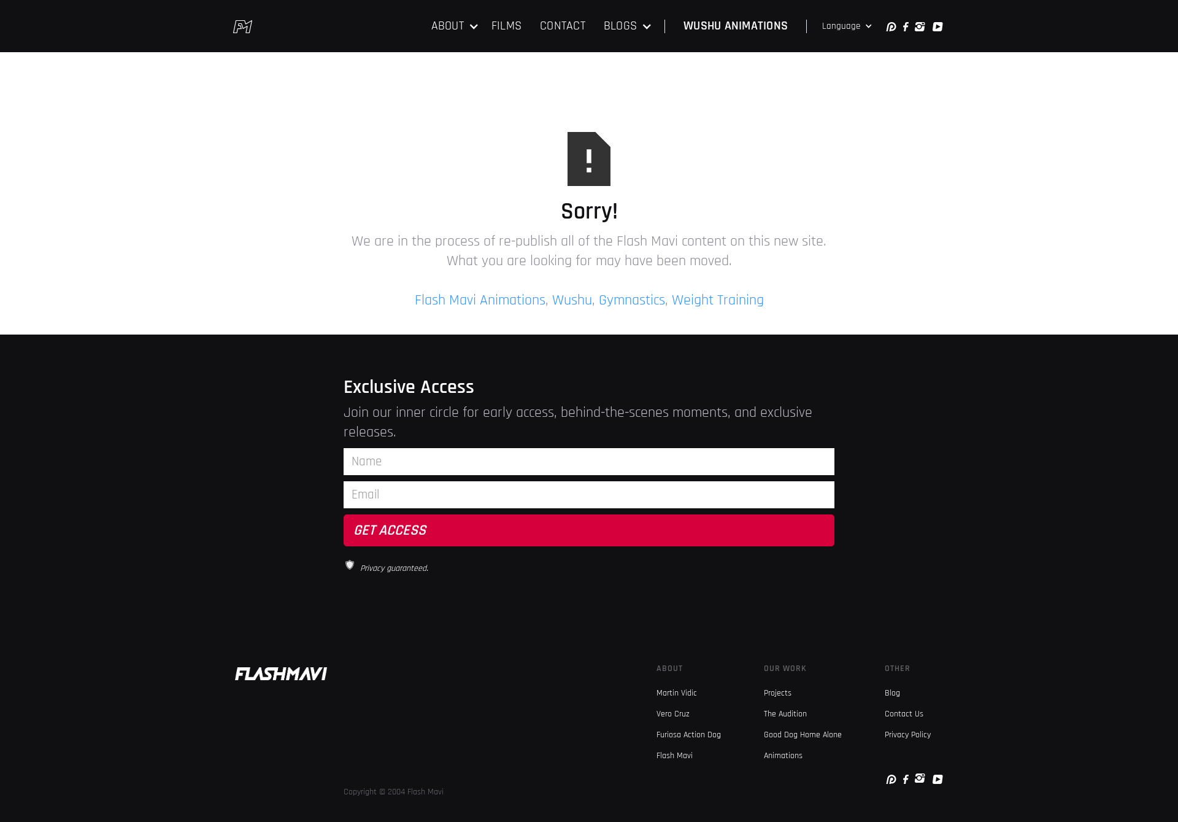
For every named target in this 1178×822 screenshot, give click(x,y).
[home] (242, 26)
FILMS (506, 26)
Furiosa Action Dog (688, 735)
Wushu (572, 300)
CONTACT (562, 26)
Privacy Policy (908, 735)
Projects (777, 693)
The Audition (785, 714)
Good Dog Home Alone (803, 735)
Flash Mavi (674, 756)
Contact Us (904, 714)
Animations (783, 756)
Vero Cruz (673, 714)
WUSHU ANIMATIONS (735, 26)
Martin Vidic (676, 693)
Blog (892, 693)
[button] (455, 26)
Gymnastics (632, 300)
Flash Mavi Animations (480, 300)
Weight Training (718, 300)
